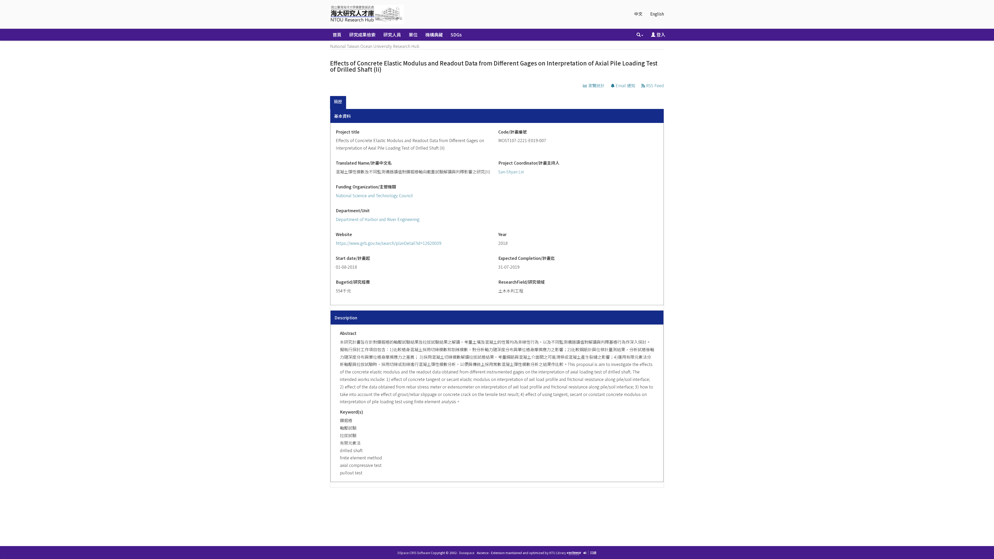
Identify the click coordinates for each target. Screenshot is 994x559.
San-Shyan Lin (511, 171)
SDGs (456, 34)
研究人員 (392, 34)
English (657, 14)
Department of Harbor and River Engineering (377, 219)
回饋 (593, 552)
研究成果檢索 (362, 34)
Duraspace (466, 552)
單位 (413, 34)
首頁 (337, 34)
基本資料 (342, 116)
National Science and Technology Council (374, 195)
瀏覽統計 (596, 85)
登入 (660, 34)
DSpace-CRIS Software (414, 552)
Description (345, 317)
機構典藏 (434, 34)
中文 (638, 14)
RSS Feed (654, 85)
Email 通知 (625, 85)
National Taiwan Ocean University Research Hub (374, 46)
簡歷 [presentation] (338, 101)
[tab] (338, 102)
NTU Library (557, 552)
